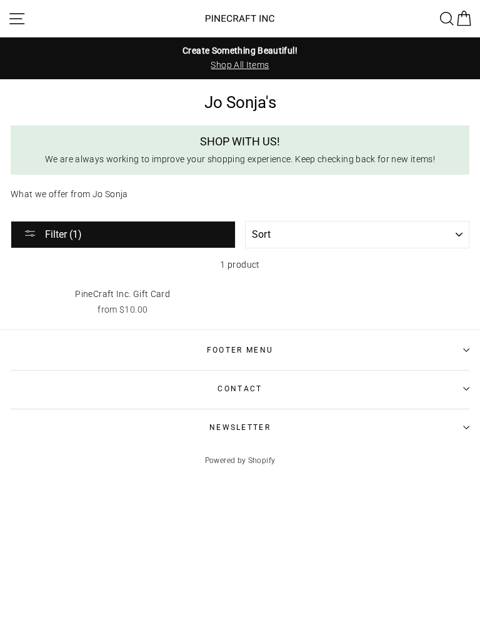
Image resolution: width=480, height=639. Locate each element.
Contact (240, 388)
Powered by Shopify (240, 460)
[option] (240, 58)
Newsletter (240, 427)
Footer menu (240, 350)
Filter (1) (62, 234)
